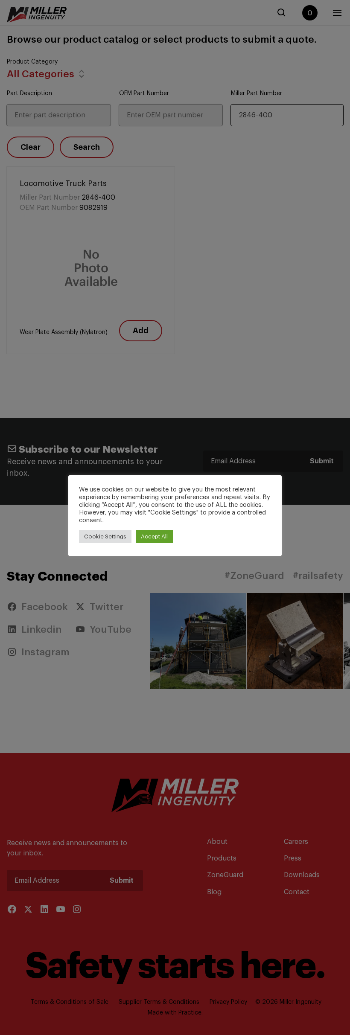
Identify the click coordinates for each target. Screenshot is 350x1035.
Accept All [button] (154, 536)
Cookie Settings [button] (105, 536)
